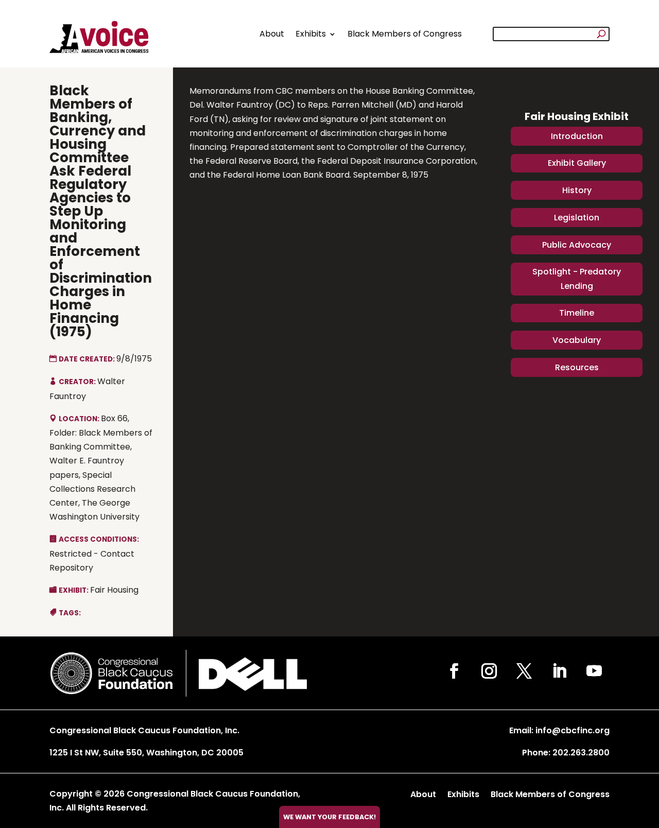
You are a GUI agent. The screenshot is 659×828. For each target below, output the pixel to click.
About (271, 34)
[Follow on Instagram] (489, 671)
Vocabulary (576, 340)
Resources (577, 367)
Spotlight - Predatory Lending (576, 278)
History (577, 190)
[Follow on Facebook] (454, 671)
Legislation (576, 217)
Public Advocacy (576, 245)
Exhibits (311, 34)
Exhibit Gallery (577, 163)
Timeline (576, 313)
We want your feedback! (329, 817)
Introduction (577, 136)
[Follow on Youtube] (594, 671)
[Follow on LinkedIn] (559, 671)
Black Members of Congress (405, 34)
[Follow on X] (524, 671)
